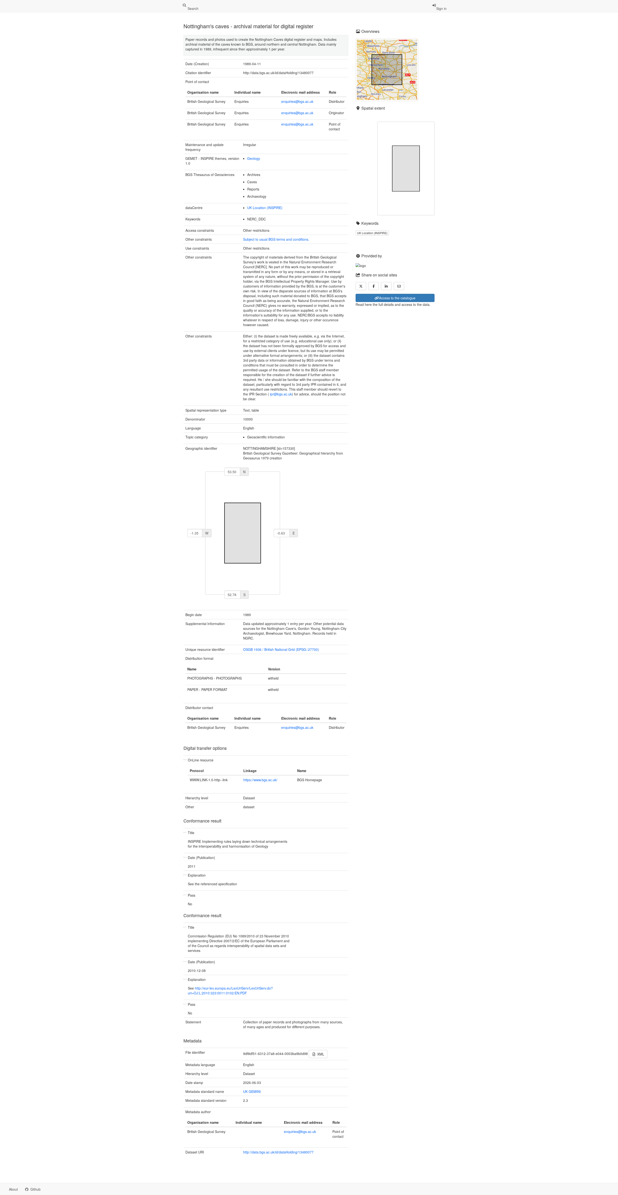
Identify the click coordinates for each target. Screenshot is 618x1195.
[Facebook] (373, 286)
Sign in (441, 8)
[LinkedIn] (386, 286)
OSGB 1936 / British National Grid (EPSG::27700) (281, 649)
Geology (253, 158)
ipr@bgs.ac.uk (281, 394)
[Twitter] (361, 286)
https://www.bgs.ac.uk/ (260, 779)
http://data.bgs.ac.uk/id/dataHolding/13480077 (278, 1152)
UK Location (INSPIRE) (264, 207)
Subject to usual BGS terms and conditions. (276, 239)
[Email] (399, 286)
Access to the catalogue (397, 297)
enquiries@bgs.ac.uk (297, 101)
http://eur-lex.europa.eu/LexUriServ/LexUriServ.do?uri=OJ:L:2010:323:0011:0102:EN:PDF (230, 990)
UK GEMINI (252, 1091)
